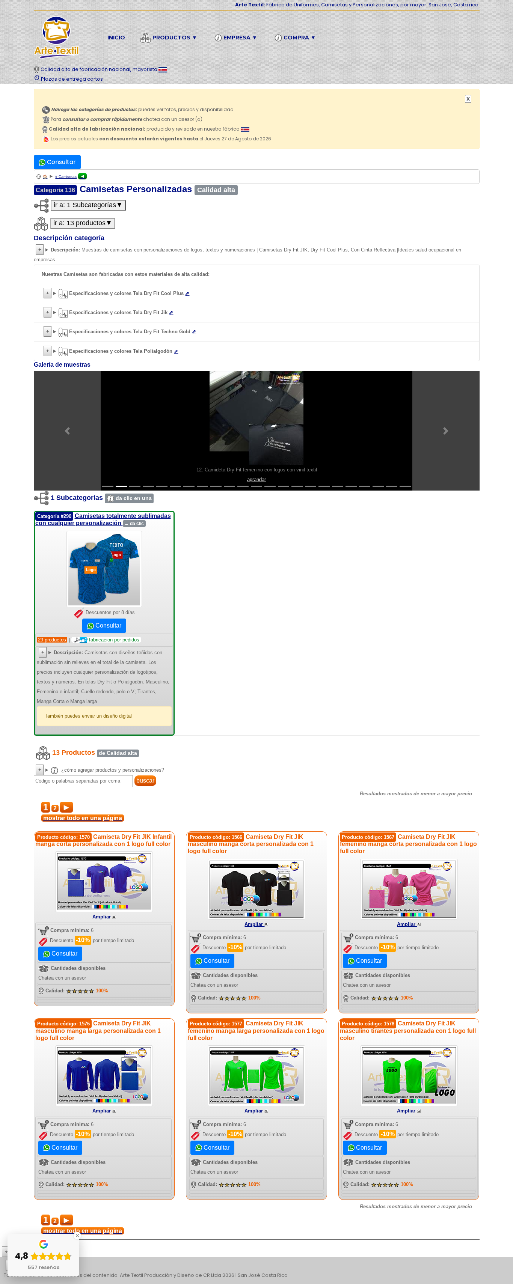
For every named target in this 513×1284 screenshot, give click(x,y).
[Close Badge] (77, 1235)
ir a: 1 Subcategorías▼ (88, 205)
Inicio (116, 37)
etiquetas (32, 1265)
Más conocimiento (39, 1251)
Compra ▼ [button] (299, 37)
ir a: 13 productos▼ (82, 223)
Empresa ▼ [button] (239, 37)
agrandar (256, 479)
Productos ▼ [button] (174, 37)
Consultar (60, 162)
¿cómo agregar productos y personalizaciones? (112, 770)
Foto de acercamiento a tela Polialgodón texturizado (256, 352)
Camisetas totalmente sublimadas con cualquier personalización (103, 519)
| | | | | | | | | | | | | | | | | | (256, 1266)
